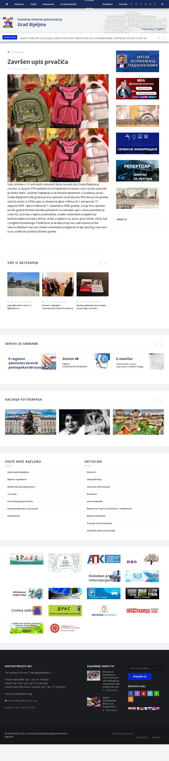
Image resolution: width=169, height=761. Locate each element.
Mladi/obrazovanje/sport (21, 486)
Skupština (107, 4)
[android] (150, 4)
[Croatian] (130, 709)
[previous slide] (101, 263)
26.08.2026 (111, 690)
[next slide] (106, 263)
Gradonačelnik (68, 4)
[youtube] (145, 4)
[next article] (159, 37)
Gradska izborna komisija (101, 530)
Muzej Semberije (96, 515)
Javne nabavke (95, 501)
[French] (138, 709)
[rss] (155, 4)
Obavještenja (10, 37)
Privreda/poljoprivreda (20, 501)
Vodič (33, 4)
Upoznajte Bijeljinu (18, 472)
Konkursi (92, 494)
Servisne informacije (98, 486)
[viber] (141, 4)
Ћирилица (147, 28)
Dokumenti (48, 4)
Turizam (12, 494)
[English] (134, 709)
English (160, 28)
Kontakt (123, 4)
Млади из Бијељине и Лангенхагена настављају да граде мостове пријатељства (111, 679)
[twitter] (136, 4)
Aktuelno (19, 4)
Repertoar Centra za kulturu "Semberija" (109, 508)
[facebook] (132, 4)
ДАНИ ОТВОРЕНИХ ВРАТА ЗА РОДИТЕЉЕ (110, 702)
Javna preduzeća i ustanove (22, 508)
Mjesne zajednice (17, 479)
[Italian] (146, 709)
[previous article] (164, 37)
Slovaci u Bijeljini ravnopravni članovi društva (57, 307)
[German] (142, 709)
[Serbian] (154, 709)
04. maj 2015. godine (19, 68)
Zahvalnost (142, 737)
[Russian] (150, 709)
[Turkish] (158, 709)
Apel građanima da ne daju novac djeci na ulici (91, 307)
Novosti (91, 472)
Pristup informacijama (99, 523)
